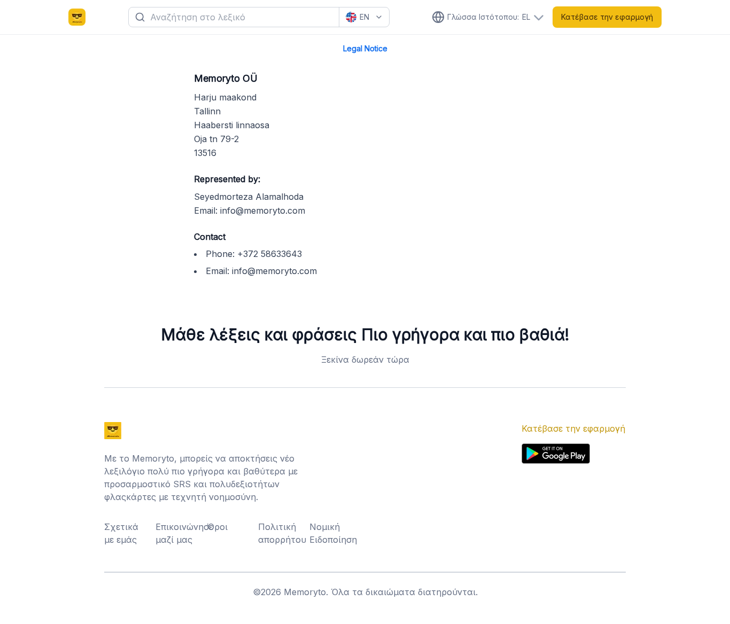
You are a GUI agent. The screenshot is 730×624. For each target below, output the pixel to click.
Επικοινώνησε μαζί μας (178, 533)
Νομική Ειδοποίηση (331, 533)
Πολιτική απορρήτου (280, 533)
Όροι (217, 526)
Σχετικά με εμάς (121, 533)
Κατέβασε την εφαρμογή (607, 16)
